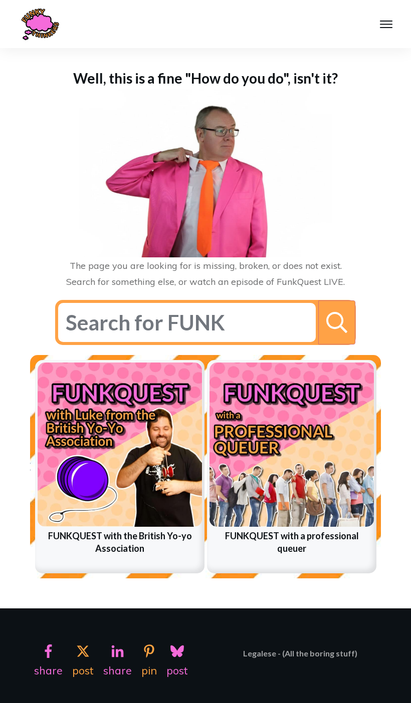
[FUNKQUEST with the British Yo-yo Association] (120, 445)
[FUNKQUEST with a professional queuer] (292, 445)
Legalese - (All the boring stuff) (300, 653)
